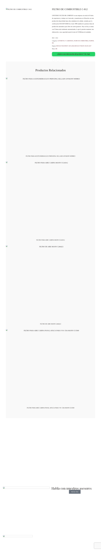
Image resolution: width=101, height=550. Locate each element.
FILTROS (91, 41)
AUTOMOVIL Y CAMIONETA (65, 41)
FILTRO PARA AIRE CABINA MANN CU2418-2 (50, 240)
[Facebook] (4, 441)
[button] (87, 451)
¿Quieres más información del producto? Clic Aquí (73, 54)
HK (53, 43)
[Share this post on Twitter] (57, 59)
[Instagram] (9, 441)
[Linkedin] (15, 441)
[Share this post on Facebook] (53, 59)
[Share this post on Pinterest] (62, 59)
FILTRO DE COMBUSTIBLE (81, 41)
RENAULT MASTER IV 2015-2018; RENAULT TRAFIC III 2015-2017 (73, 46)
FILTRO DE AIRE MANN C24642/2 (50, 324)
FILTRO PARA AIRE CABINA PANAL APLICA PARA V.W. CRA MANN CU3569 (50, 408)
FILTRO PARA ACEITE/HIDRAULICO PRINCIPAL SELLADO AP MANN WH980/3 (50, 156)
